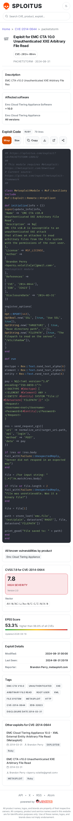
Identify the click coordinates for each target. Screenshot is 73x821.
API (20, 795)
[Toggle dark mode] (66, 6)
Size (17, 140)
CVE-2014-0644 (26, 29)
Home (6, 29)
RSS (39, 795)
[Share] (63, 140)
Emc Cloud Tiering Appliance (23, 556)
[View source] (54, 140)
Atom (51, 795)
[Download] (45, 140)
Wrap (7, 140)
